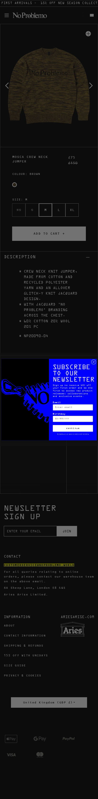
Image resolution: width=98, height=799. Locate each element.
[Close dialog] (94, 362)
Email (57, 402)
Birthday (59, 414)
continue (73, 428)
